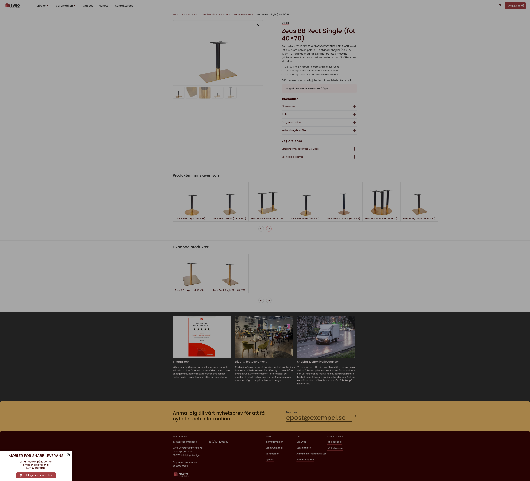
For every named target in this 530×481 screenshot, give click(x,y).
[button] (68, 455)
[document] (265, 240)
